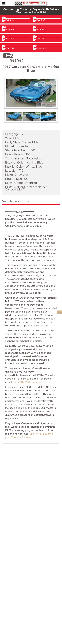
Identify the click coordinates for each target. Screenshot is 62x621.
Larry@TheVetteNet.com (27, 382)
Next (54, 95)
